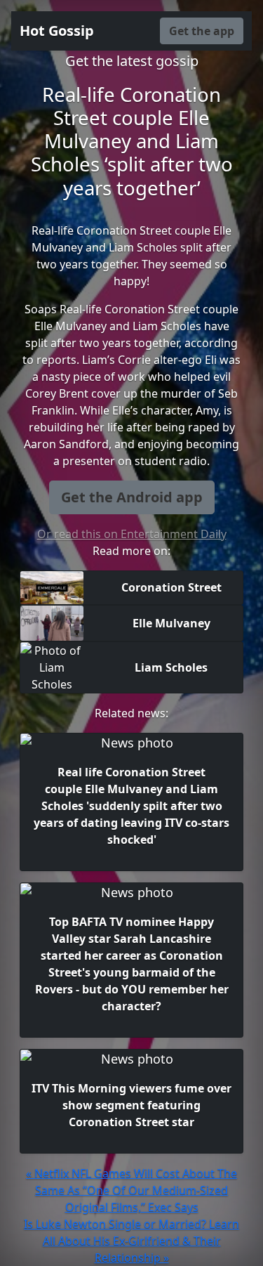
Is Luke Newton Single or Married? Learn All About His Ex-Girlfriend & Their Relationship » (131, 1240)
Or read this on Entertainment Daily (132, 534)
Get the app (201, 31)
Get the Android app (132, 497)
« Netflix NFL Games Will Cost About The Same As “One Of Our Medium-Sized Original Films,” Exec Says (131, 1190)
